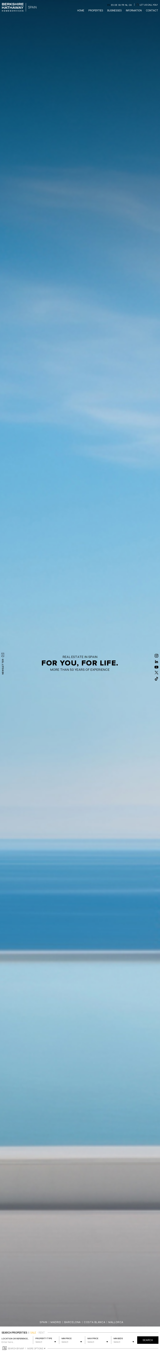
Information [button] (134, 10)
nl (126, 4)
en (108, 4)
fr (123, 4)
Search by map (16, 1348)
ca (130, 4)
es (112, 4)
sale (33, 1332)
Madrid (56, 1322)
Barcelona (72, 1322)
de (116, 4)
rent (42, 1332)
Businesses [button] (114, 10)
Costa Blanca (94, 1322)
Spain (44, 1322)
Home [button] (80, 10)
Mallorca (115, 1322)
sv (119, 4)
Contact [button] (152, 10)
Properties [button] (95, 10)
